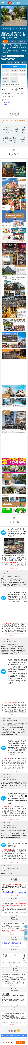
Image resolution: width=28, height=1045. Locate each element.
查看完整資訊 (13, 568)
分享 (11, 62)
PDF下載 (15, 28)
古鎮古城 (4, 58)
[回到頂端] (25, 926)
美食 (9, 58)
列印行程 (7, 28)
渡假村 (21, 56)
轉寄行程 (23, 28)
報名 (20, 1042)
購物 (13, 58)
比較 (24, 62)
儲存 (18, 62)
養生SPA (16, 56)
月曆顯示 (14, 66)
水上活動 (10, 56)
